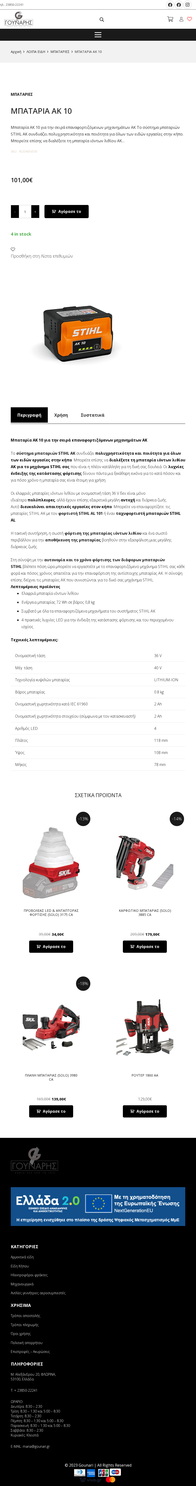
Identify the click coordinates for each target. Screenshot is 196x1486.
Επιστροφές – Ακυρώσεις (30, 1351)
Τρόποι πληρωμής (24, 1324)
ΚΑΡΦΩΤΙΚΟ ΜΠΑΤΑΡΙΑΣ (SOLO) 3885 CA (145, 912)
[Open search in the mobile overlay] (101, 19)
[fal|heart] (190, 19)
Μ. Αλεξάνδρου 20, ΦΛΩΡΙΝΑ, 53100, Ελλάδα (33, 1376)
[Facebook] (170, 4)
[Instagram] (187, 4)
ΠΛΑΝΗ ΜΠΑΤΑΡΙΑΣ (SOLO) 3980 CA (51, 1077)
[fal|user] (182, 19)
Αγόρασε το (69, 211)
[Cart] (170, 19)
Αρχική (16, 51)
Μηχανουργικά (22, 1284)
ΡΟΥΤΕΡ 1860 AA (144, 1075)
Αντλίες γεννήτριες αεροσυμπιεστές (38, 1293)
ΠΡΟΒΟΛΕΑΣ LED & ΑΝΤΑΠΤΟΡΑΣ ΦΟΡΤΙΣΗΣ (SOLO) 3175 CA (51, 912)
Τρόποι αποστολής (25, 1315)
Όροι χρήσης (21, 1333)
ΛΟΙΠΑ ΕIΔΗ (36, 51)
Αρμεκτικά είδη (22, 1257)
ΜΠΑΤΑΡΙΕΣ (60, 51)
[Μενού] (98, 35)
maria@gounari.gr (36, 1446)
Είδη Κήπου (20, 1266)
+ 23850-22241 (26, 1390)
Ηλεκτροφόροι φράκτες (29, 1275)
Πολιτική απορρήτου (27, 1342)
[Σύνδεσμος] (18, 19)
